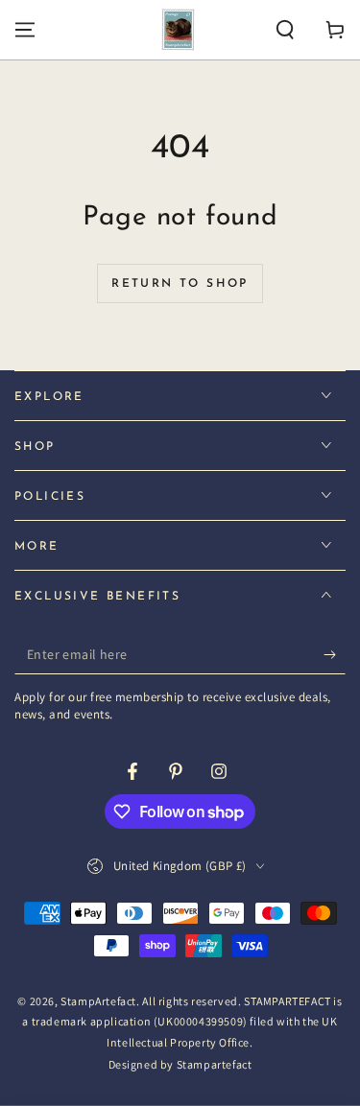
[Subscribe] (335, 655)
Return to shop (180, 284)
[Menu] (25, 29)
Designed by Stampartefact (180, 1064)
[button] (285, 29)
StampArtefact (98, 1001)
